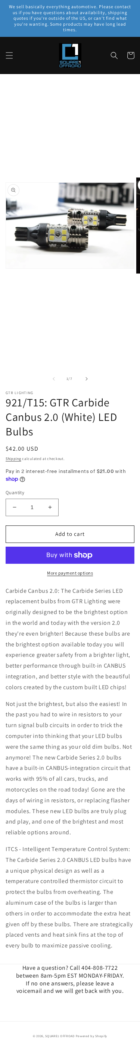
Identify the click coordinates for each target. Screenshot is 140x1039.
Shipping (13, 458)
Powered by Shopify (92, 1036)
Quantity (15, 492)
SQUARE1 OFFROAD (60, 1036)
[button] (9, 55)
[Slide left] (54, 379)
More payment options (70, 573)
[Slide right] (86, 379)
